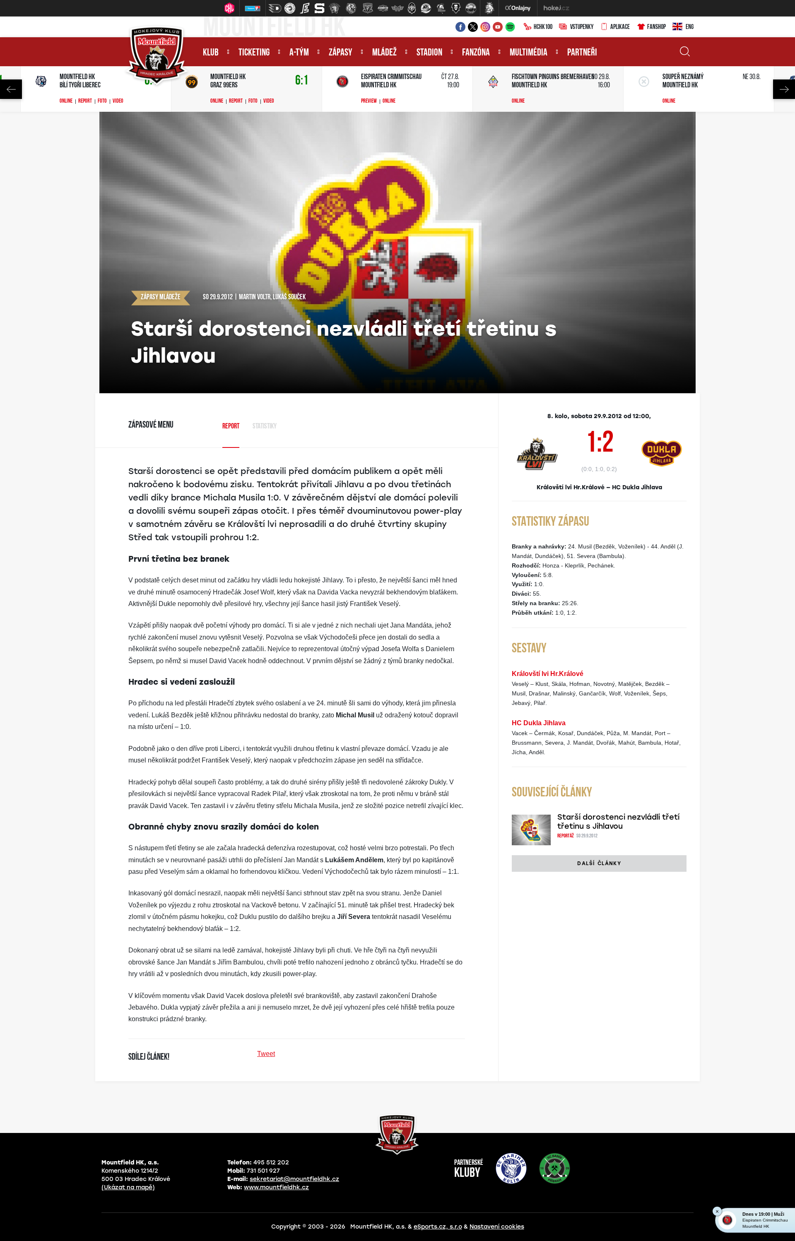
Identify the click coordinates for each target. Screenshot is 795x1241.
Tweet (266, 1053)
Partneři (582, 53)
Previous (11, 89)
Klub (211, 53)
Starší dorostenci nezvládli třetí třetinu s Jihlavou (618, 822)
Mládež (384, 53)
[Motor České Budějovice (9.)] (397, 8)
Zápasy (340, 53)
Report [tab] (230, 427)
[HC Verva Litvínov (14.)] (470, 8)
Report (85, 101)
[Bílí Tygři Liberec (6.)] (351, 8)
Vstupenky (581, 27)
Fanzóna (476, 53)
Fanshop (656, 27)
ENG (690, 27)
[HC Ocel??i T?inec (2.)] (289, 8)
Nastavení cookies (497, 1226)
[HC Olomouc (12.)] (441, 8)
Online (66, 101)
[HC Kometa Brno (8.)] (382, 8)
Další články (599, 863)
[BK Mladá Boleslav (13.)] (455, 8)
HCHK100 (543, 27)
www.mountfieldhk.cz (276, 1187)
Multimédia (528, 53)
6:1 (301, 81)
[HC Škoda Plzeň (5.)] (334, 8)
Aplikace (620, 27)
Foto (102, 101)
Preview (369, 101)
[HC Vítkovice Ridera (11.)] (426, 8)
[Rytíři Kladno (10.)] (411, 8)
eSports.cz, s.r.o (438, 1226)
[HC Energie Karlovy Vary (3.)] (304, 8)
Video (118, 101)
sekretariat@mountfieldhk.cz (294, 1179)
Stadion (429, 53)
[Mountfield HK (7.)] (367, 8)
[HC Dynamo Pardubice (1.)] (274, 8)
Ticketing (254, 53)
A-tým (299, 53)
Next (784, 89)
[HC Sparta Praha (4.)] (319, 8)
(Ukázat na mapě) (128, 1187)
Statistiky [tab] (265, 427)
